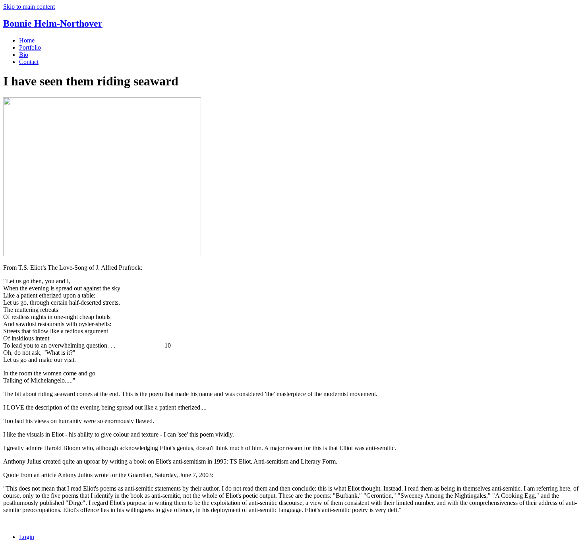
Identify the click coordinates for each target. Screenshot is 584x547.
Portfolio (30, 47)
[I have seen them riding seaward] (102, 254)
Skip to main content (29, 6)
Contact (29, 61)
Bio (23, 54)
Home (27, 40)
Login (26, 536)
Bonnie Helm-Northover (52, 23)
